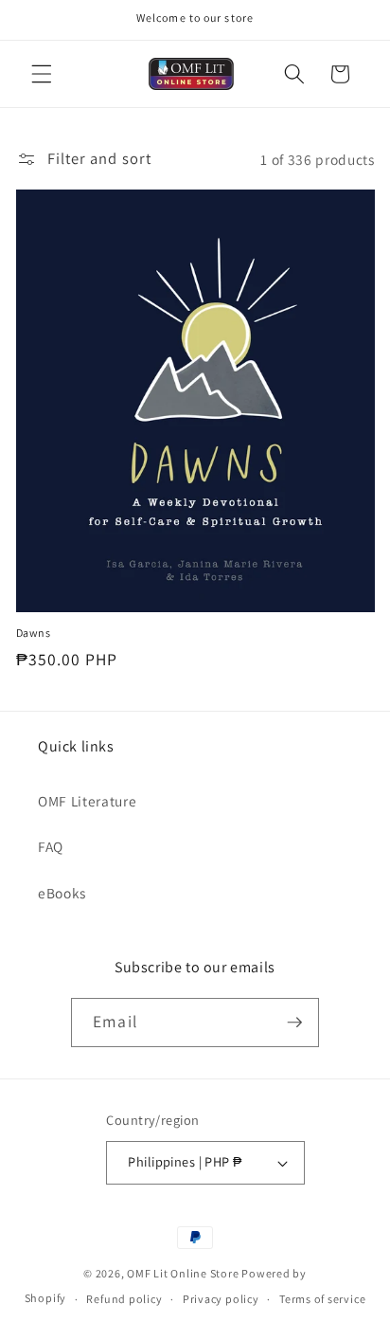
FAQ (50, 846)
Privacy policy (221, 1299)
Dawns (33, 632)
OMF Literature (87, 800)
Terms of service (322, 1299)
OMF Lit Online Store (183, 1273)
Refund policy (124, 1299)
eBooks (62, 892)
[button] (41, 74)
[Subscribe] (294, 1022)
